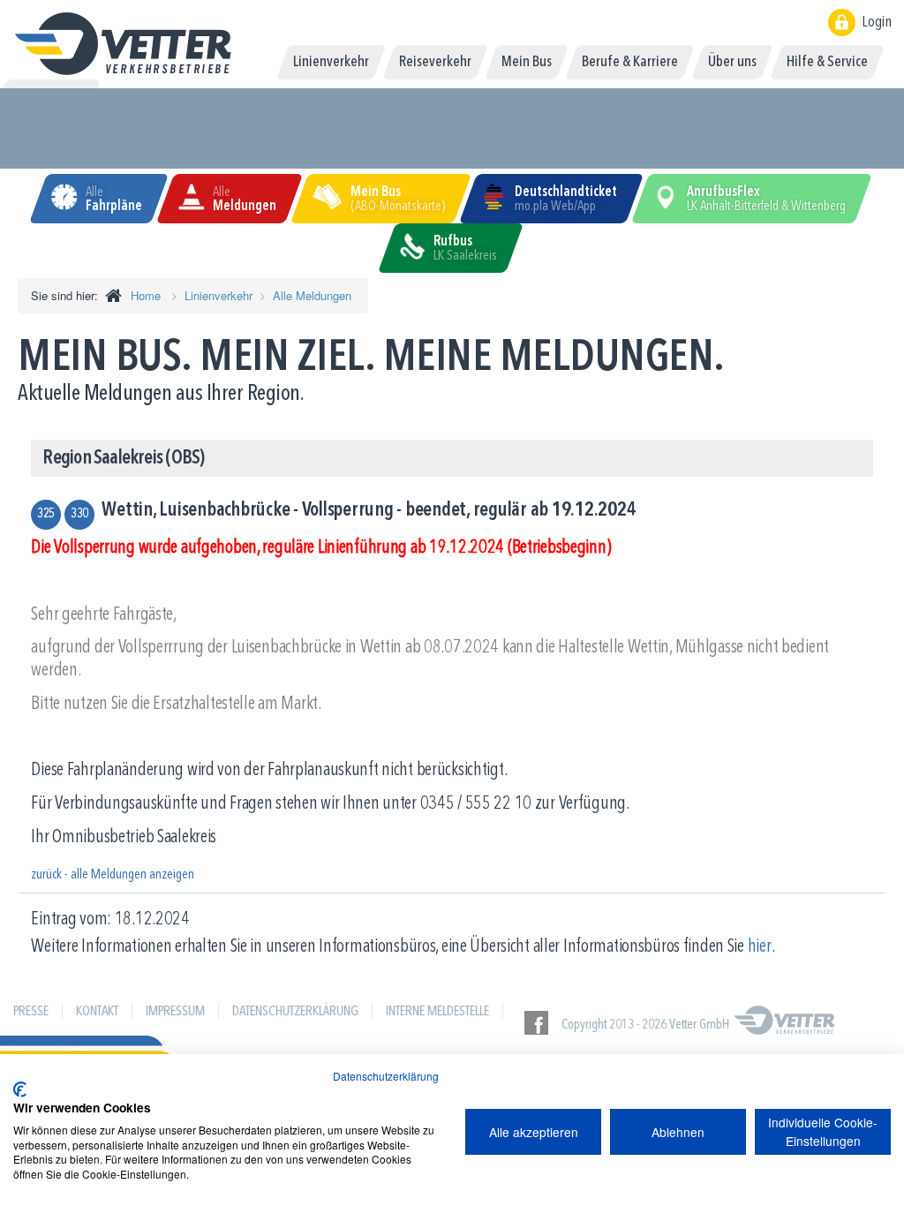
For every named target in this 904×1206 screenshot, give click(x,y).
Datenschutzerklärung (295, 1012)
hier (760, 947)
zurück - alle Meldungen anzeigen (112, 875)
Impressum (175, 1012)
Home (146, 295)
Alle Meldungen (312, 295)
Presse (31, 1012)
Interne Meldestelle (437, 1012)
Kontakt (97, 1012)
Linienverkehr (218, 295)
